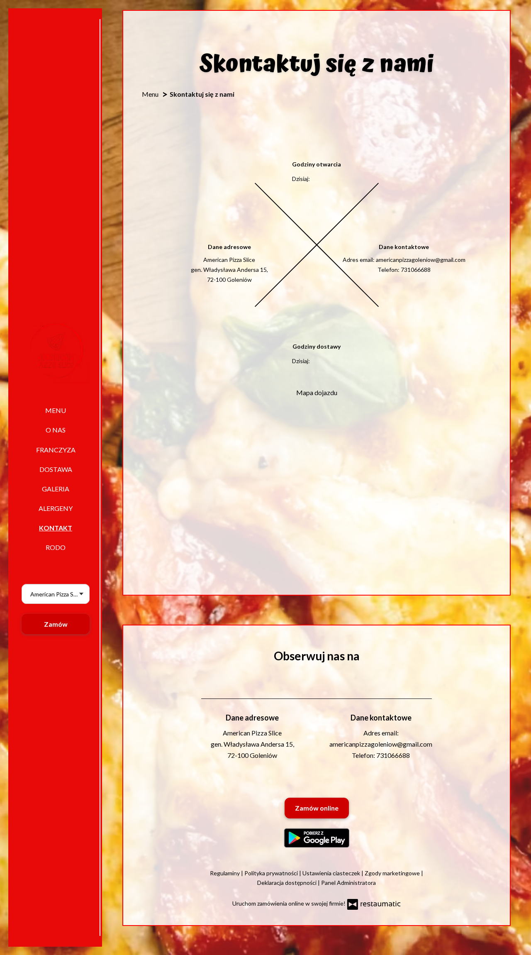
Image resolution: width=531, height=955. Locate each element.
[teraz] (323, 179)
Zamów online (317, 808)
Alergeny (56, 508)
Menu (55, 410)
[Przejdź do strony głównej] (56, 350)
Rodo (56, 547)
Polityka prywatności (271, 873)
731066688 (416, 269)
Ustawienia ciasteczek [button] (331, 873)
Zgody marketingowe (393, 873)
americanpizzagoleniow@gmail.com (420, 259)
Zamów (56, 624)
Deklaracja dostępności (287, 882)
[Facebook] (316, 675)
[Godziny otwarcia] (335, 179)
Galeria (55, 489)
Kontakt (55, 528)
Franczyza (56, 450)
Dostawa (55, 469)
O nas (56, 430)
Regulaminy (225, 873)
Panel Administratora (348, 882)
